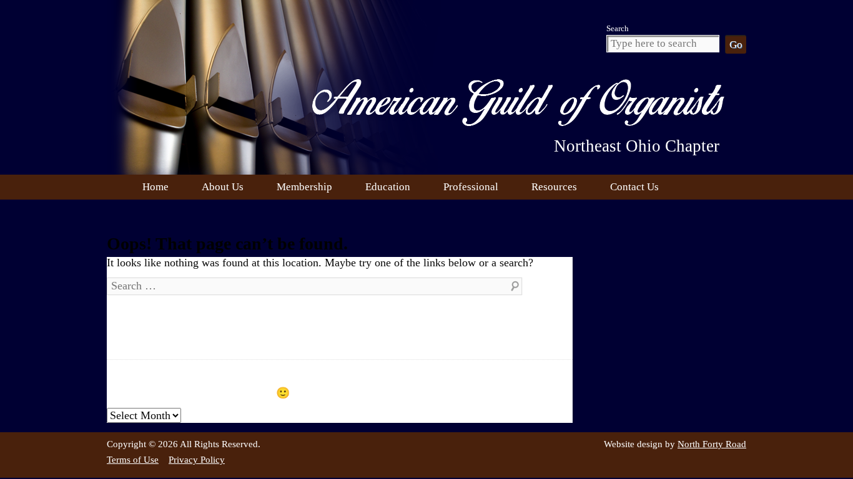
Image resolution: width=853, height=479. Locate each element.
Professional (470, 187)
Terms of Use (133, 460)
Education (387, 187)
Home (155, 187)
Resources (554, 187)
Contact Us (634, 187)
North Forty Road (712, 444)
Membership (304, 187)
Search (617, 28)
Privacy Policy (197, 460)
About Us (223, 187)
